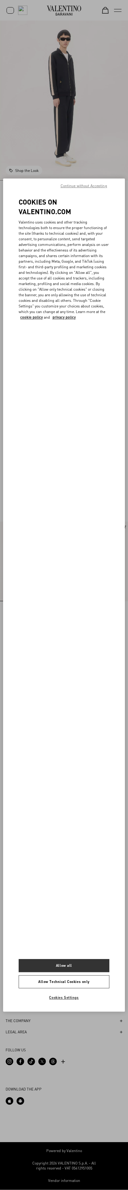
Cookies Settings (64, 997)
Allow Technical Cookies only (64, 981)
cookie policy (31, 317)
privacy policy (64, 317)
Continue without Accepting (84, 185)
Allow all (64, 965)
